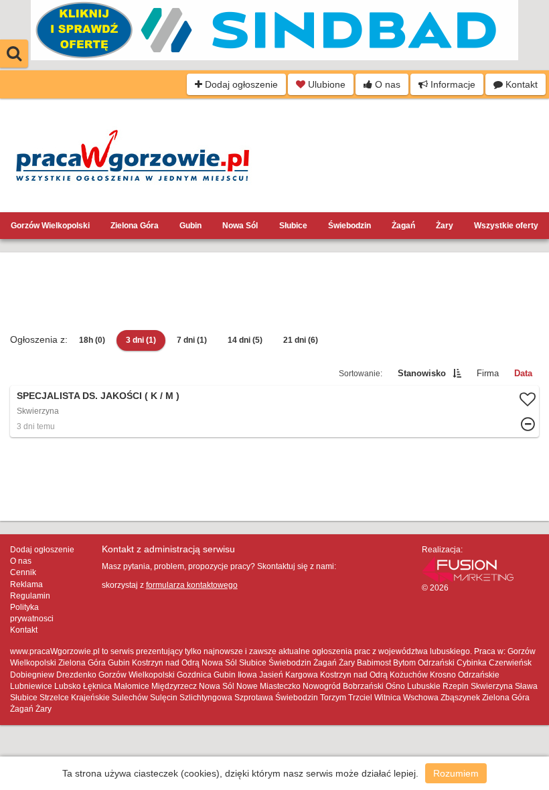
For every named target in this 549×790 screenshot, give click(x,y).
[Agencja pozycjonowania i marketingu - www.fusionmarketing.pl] (468, 568)
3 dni (141, 340)
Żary (444, 225)
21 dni (300, 340)
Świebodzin (349, 225)
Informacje (451, 84)
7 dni (192, 340)
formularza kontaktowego (192, 585)
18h (92, 340)
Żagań (403, 225)
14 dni (245, 340)
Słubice (293, 225)
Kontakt (520, 84)
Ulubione (325, 84)
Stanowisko (422, 373)
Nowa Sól (240, 225)
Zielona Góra (134, 225)
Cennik (23, 572)
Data (523, 373)
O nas (386, 84)
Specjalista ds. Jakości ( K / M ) (98, 395)
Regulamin (30, 596)
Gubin (190, 225)
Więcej (274, 411)
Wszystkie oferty (506, 225)
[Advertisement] (274, 292)
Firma (488, 373)
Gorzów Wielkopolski (50, 225)
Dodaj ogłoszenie (240, 84)
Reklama (26, 584)
